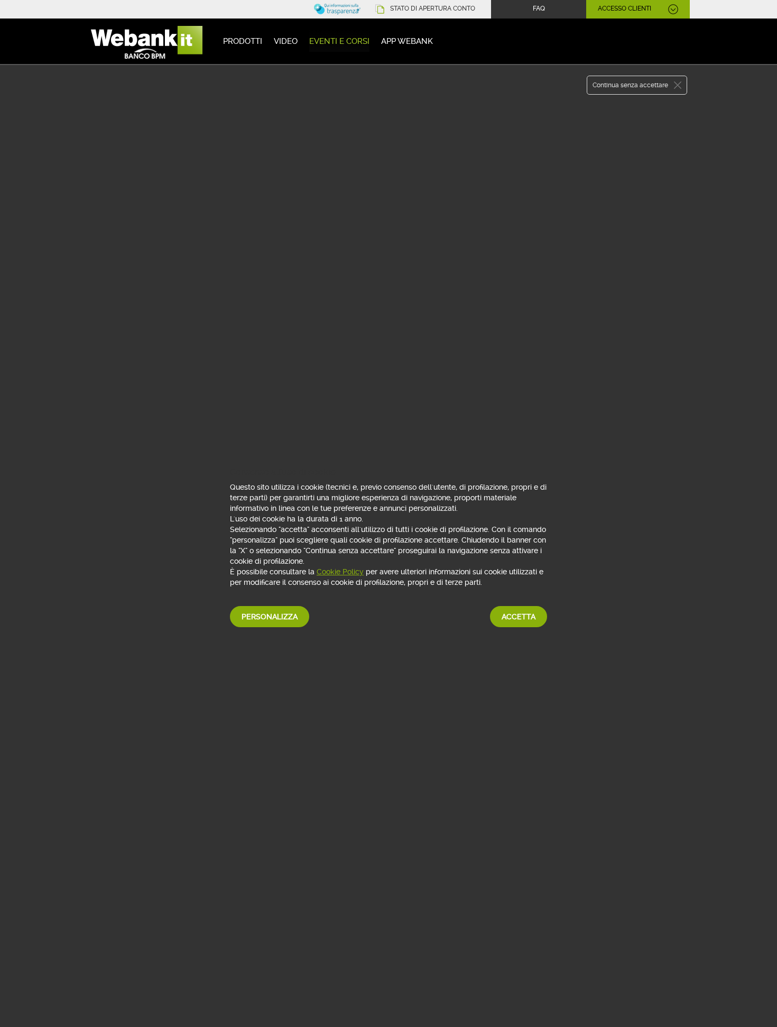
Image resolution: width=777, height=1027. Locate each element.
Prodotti (242, 41)
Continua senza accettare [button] (630, 85)
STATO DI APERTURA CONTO (432, 8)
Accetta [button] (518, 616)
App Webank (407, 41)
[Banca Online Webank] (145, 43)
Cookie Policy (340, 571)
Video (286, 41)
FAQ (539, 8)
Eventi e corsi (339, 41)
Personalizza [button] (270, 616)
